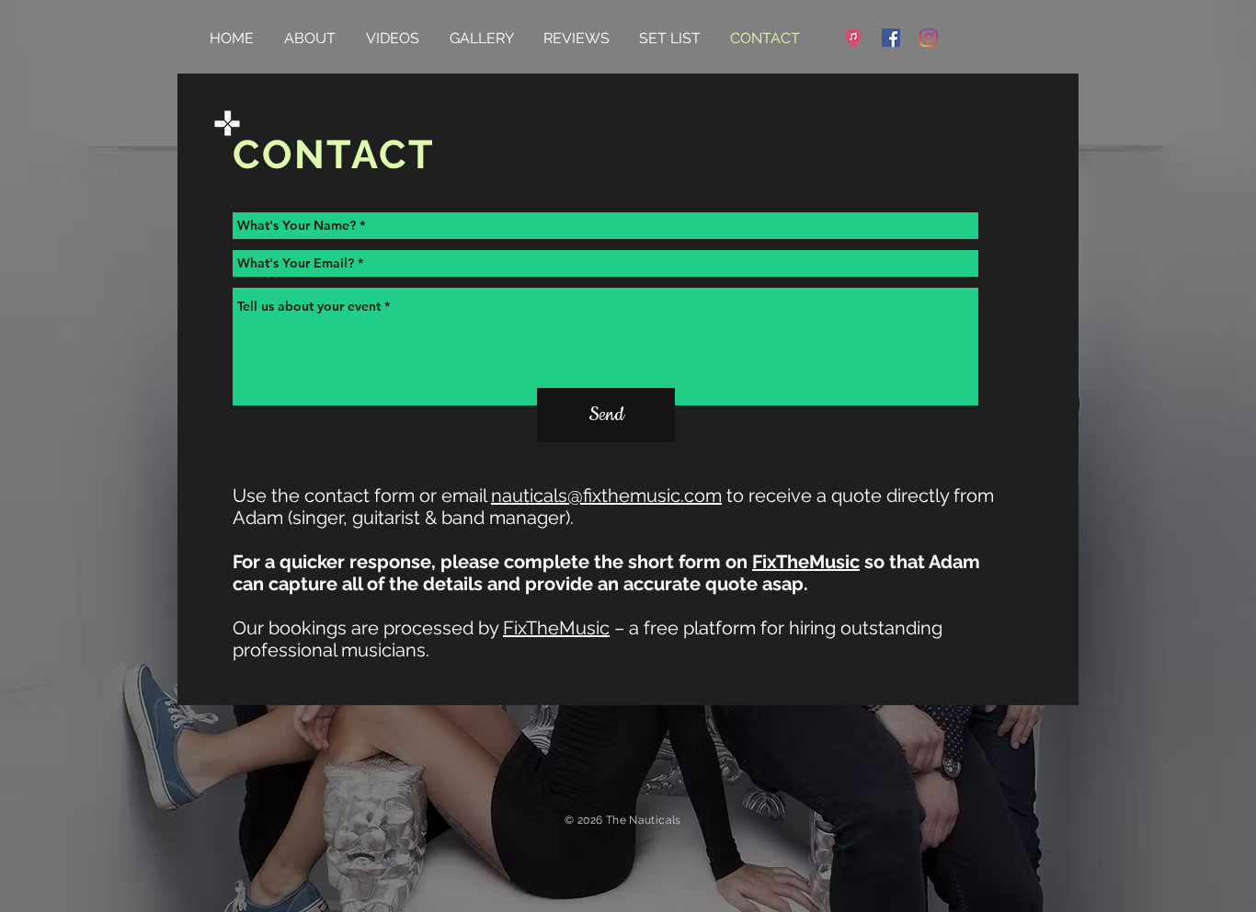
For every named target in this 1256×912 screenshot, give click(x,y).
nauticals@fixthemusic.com (606, 495)
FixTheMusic (806, 562)
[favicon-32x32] (853, 37)
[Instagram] (928, 37)
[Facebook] (891, 37)
